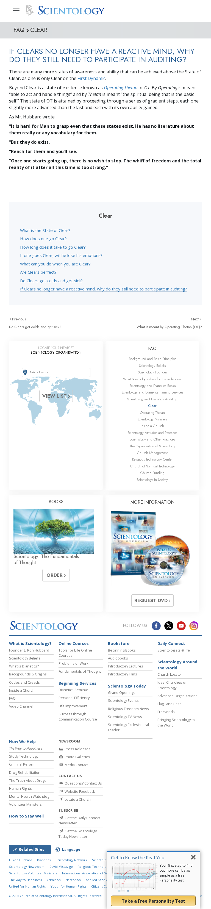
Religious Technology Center (152, 459)
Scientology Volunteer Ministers (33, 873)
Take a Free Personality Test (153, 901)
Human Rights (20, 788)
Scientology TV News (125, 716)
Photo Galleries (77, 756)
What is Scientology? (30, 643)
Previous (19, 319)
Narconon (73, 880)
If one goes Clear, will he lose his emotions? (61, 255)
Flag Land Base (169, 703)
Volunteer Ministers (25, 804)
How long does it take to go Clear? (53, 247)
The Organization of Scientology (152, 446)
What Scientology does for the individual (152, 379)
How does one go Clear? (43, 238)
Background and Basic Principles (152, 358)
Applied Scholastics (100, 880)
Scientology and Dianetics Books (152, 385)
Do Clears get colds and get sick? (51, 280)
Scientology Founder (152, 372)
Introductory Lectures (125, 666)
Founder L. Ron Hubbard (29, 650)
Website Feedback (79, 791)
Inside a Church (152, 425)
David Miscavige (61, 866)
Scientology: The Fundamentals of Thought (46, 559)
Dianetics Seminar (73, 689)
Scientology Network (71, 860)
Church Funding (152, 472)
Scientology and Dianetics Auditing (152, 399)
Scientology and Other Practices (152, 439)
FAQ (152, 348)
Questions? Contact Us (83, 783)
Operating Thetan (120, 88)
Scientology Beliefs (152, 365)
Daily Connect (171, 643)
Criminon (54, 880)
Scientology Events (123, 700)
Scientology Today (127, 686)
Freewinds (166, 711)
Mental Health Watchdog (29, 796)
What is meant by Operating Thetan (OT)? (169, 326)
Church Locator (169, 674)
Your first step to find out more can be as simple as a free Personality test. (176, 873)
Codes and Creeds (24, 682)
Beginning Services (77, 683)
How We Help (22, 741)
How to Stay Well (26, 816)
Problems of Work (73, 663)
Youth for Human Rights (68, 886)
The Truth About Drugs (27, 780)
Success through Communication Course (78, 716)
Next (195, 319)
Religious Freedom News (128, 708)
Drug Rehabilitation (24, 772)
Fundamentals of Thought (80, 671)
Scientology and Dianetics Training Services (152, 392)
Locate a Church (77, 799)
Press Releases (77, 748)
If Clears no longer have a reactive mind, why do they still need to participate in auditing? (103, 289)
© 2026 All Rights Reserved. (55, 896)
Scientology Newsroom (27, 866)
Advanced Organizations (177, 695)
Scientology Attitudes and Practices (152, 432)
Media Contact (76, 764)
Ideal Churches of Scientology (172, 685)
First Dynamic (91, 78)
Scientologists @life (173, 650)
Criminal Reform (22, 764)
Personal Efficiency (74, 697)
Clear (152, 405)
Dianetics (44, 860)
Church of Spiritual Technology (152, 466)
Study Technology (23, 756)
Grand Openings (121, 692)
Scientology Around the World (177, 664)
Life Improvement (73, 705)
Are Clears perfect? (38, 272)
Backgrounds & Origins (28, 674)
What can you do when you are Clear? (55, 264)
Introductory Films (122, 674)
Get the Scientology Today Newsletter (78, 833)
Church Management (152, 452)
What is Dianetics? (24, 666)
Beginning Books (122, 650)
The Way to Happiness (25, 880)
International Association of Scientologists (93, 873)
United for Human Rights (27, 886)
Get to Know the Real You (138, 857)
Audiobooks (118, 658)
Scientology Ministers (152, 419)
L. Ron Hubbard (20, 860)
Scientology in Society (152, 479)
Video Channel (21, 706)
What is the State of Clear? (45, 230)
